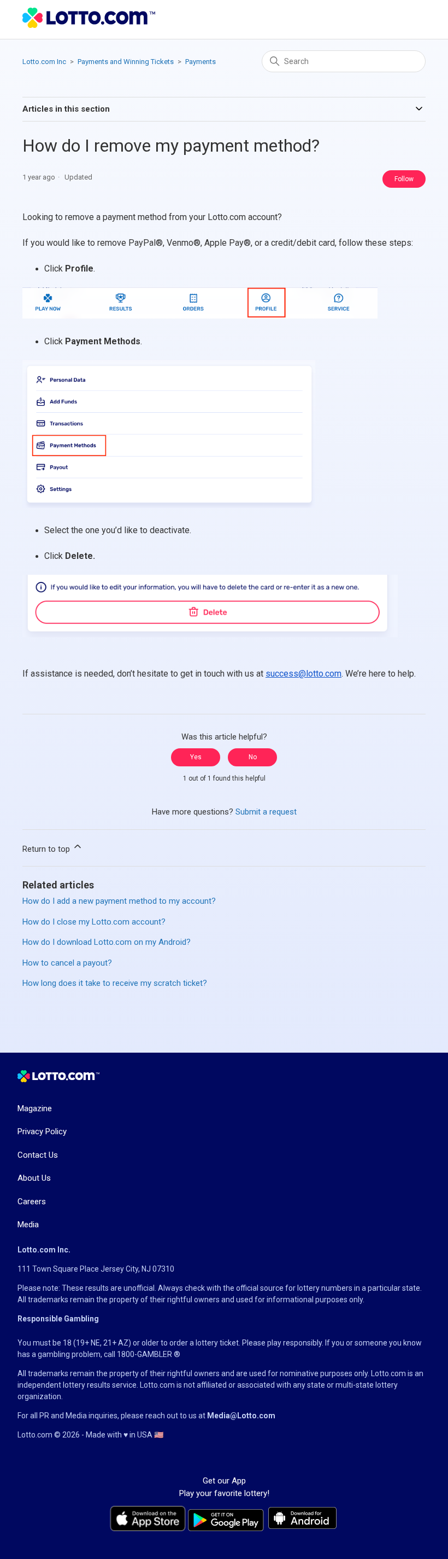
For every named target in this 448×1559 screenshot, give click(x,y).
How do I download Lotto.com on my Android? (106, 942)
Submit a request (266, 812)
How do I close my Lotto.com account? (94, 922)
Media (28, 1224)
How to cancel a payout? (67, 963)
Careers (31, 1201)
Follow (404, 179)
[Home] (88, 25)
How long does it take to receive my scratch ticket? (114, 983)
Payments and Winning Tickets (126, 61)
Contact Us (37, 1155)
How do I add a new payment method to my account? (119, 901)
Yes (196, 757)
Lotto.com (388, 1373)
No (253, 757)
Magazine (34, 1108)
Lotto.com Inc (44, 61)
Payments (200, 61)
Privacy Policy (42, 1131)
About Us (34, 1178)
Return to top (47, 849)
